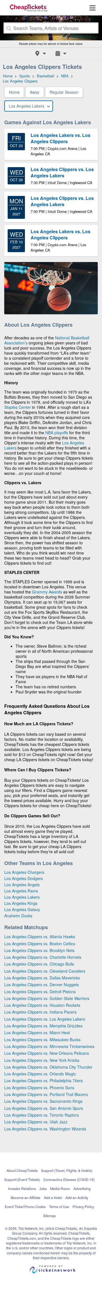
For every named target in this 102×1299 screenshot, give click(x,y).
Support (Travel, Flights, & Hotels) (66, 1170)
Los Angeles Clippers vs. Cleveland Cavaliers (44, 971)
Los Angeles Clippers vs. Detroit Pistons (40, 991)
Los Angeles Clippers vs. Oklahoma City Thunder (48, 1067)
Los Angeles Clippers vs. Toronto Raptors (41, 1115)
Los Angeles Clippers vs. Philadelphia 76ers (43, 1080)
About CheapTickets (22, 1170)
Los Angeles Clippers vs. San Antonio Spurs (43, 1108)
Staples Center (17, 407)
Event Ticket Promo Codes (25, 1206)
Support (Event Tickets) (22, 1179)
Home (14, 92)
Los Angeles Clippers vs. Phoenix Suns (39, 1087)
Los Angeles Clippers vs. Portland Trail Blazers (46, 1094)
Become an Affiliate (26, 1197)
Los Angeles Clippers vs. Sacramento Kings (43, 1101)
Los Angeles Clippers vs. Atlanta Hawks (39, 936)
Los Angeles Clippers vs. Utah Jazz (35, 1122)
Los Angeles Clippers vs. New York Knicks (41, 1060)
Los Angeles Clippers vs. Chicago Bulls (39, 964)
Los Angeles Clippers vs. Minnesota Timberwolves (49, 1046)
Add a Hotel (53, 1197)
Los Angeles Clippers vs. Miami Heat (37, 1032)
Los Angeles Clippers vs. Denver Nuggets (41, 984)
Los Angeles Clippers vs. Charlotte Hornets (42, 957)
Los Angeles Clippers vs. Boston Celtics (39, 943)
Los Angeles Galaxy (22, 909)
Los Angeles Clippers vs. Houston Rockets (42, 1005)
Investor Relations (22, 1188)
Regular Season (64, 92)
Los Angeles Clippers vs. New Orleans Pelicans (46, 1053)
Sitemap (49, 1215)
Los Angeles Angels (22, 884)
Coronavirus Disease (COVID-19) (69, 1179)
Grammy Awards (47, 592)
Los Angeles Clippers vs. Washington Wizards (45, 1129)
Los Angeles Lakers (22, 897)
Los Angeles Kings (20, 903)
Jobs (43, 1188)
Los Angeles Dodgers (23, 878)
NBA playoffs (56, 432)
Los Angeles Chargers (24, 872)
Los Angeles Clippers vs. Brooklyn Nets (39, 950)
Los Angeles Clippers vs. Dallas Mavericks (42, 978)
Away (34, 92)
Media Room (60, 1188)
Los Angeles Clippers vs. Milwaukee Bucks (42, 1039)
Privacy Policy (83, 1206)
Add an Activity (76, 1197)
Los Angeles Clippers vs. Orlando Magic (40, 1074)
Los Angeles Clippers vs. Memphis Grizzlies (43, 1026)
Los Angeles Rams (21, 890)
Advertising (82, 1188)
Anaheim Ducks (18, 915)
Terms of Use (59, 1206)
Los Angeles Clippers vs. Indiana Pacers (40, 1012)
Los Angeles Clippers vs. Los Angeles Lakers (44, 1019)
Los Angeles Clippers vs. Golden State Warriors (46, 998)
